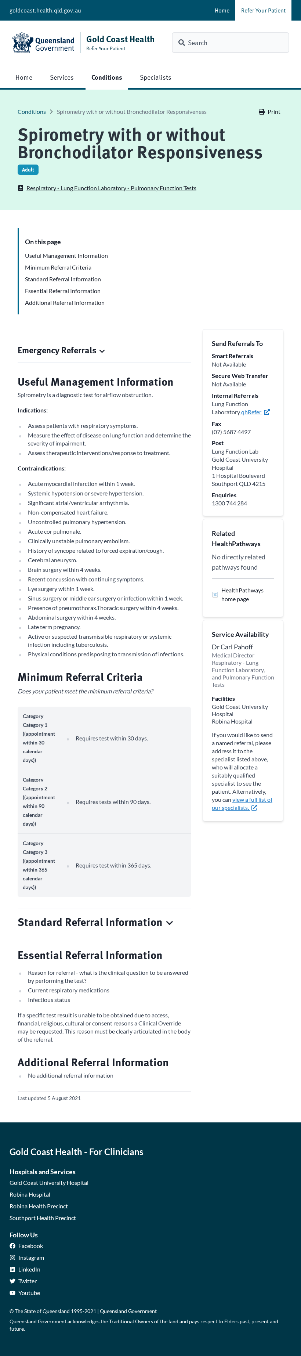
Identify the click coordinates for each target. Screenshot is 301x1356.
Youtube (29, 1292)
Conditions (106, 77)
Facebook (30, 1245)
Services (62, 77)
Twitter (27, 1280)
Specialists (155, 77)
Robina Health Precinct (39, 1205)
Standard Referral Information (63, 278)
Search (197, 42)
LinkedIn (29, 1269)
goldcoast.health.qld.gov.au (45, 10)
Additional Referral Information (65, 302)
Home (222, 10)
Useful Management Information (66, 255)
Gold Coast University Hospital (49, 1182)
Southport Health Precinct (43, 1217)
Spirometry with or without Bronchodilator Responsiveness (132, 111)
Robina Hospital (30, 1194)
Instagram (31, 1257)
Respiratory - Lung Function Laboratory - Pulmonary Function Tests (111, 187)
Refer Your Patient (263, 10)
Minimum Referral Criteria (58, 267)
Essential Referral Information (63, 290)
